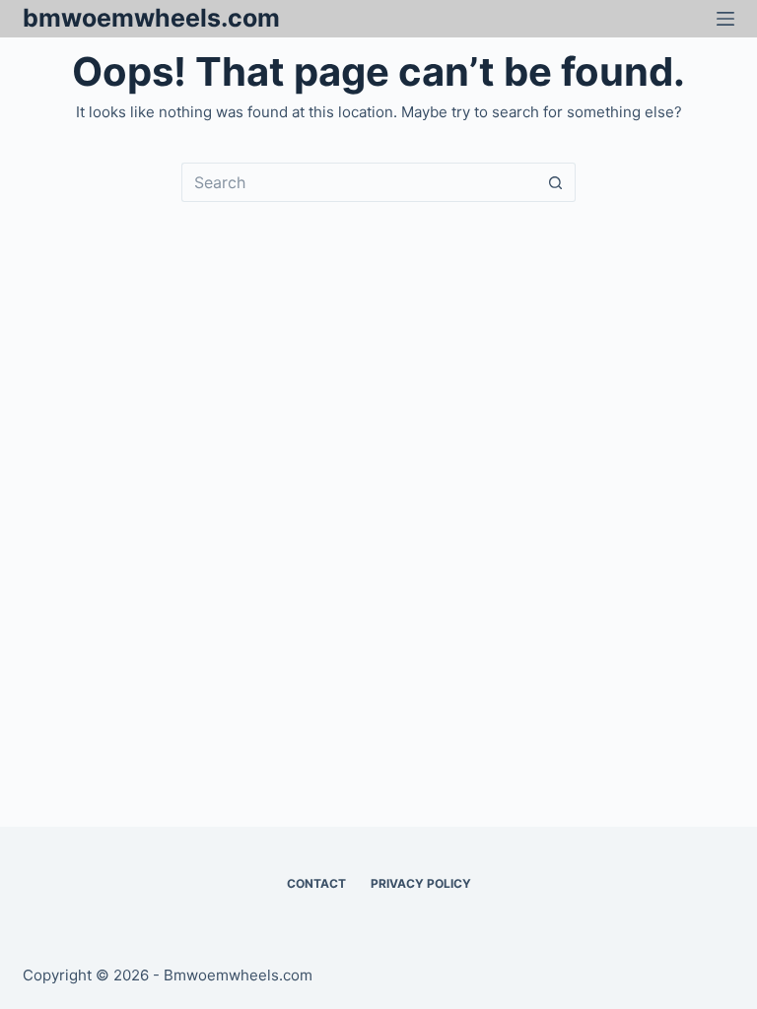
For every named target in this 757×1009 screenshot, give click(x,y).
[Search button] (556, 182)
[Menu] (725, 19)
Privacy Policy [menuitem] (421, 883)
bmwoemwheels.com (151, 18)
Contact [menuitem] (316, 883)
